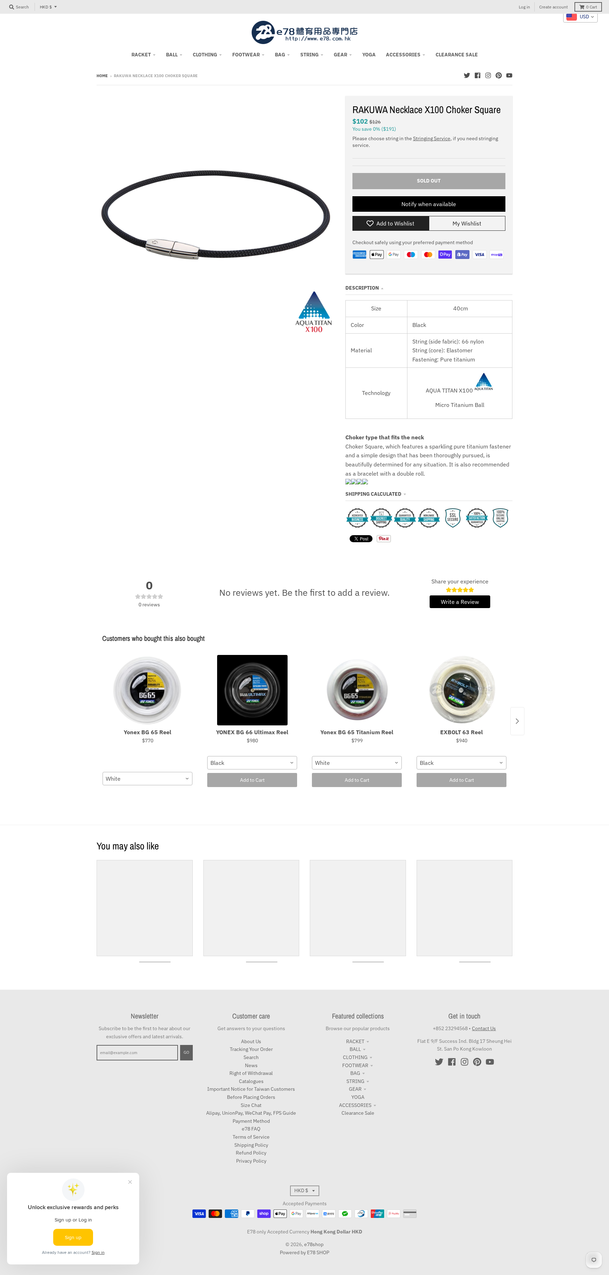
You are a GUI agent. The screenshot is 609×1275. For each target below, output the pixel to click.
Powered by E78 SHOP (304, 1252)
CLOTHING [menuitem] (205, 54)
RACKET (355, 1041)
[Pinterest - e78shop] (499, 75)
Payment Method (251, 1121)
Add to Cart (252, 780)
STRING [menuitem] (309, 54)
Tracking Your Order (251, 1049)
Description (362, 288)
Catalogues (251, 1081)
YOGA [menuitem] (369, 54)
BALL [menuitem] (172, 54)
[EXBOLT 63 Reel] (461, 690)
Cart (591, 7)
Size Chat (251, 1105)
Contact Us (484, 1028)
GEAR (355, 1089)
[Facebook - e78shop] (477, 75)
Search (251, 1057)
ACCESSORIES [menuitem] (403, 54)
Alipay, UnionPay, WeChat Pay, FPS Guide (251, 1113)
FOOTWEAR (355, 1065)
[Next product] (517, 721)
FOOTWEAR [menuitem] (246, 54)
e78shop (314, 1244)
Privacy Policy (251, 1161)
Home (102, 75)
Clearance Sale (358, 1113)
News (251, 1065)
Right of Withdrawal (251, 1073)
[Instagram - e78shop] (488, 75)
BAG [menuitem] (280, 54)
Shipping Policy (251, 1145)
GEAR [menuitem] (340, 54)
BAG (355, 1073)
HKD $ (46, 7)
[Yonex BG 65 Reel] (147, 690)
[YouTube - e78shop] (509, 75)
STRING (355, 1081)
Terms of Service (251, 1137)
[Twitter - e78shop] (467, 75)
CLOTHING (355, 1057)
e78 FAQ (251, 1129)
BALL (355, 1049)
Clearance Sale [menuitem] (457, 54)
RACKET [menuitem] (141, 54)
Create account (553, 7)
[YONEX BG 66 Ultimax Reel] (252, 690)
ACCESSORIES (355, 1105)
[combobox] (147, 778)
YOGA (357, 1097)
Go (186, 1052)
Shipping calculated (373, 494)
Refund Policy (251, 1153)
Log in (524, 7)
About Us (251, 1041)
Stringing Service (431, 138)
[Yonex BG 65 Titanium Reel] (357, 690)
